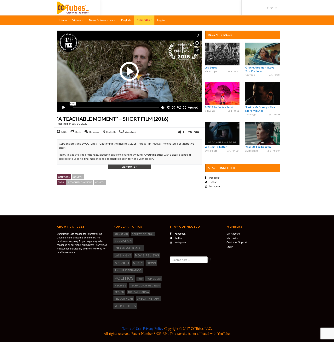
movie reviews (147, 255)
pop (140, 278)
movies (122, 262)
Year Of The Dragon (258, 146)
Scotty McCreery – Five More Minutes (260, 108)
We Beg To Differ (216, 146)
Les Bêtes (211, 67)
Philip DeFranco (128, 270)
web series (125, 305)
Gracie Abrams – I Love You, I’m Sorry (259, 69)
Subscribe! (144, 20)
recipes (120, 285)
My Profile (232, 238)
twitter (213, 182)
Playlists (126, 20)
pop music (154, 278)
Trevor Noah (124, 298)
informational (129, 248)
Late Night (123, 255)
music (138, 263)
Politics (124, 278)
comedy (99, 182)
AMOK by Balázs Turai (219, 107)
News (151, 263)
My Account (233, 233)
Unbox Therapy (148, 298)
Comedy (77, 176)
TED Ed (119, 292)
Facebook (214, 177)
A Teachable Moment (80, 182)
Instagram (215, 186)
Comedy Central (143, 234)
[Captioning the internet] (75, 7)
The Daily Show (138, 292)
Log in (161, 20)
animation (121, 234)
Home (63, 20)
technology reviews (145, 285)
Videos (77, 20)
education (123, 241)
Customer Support (237, 242)
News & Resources (101, 20)
